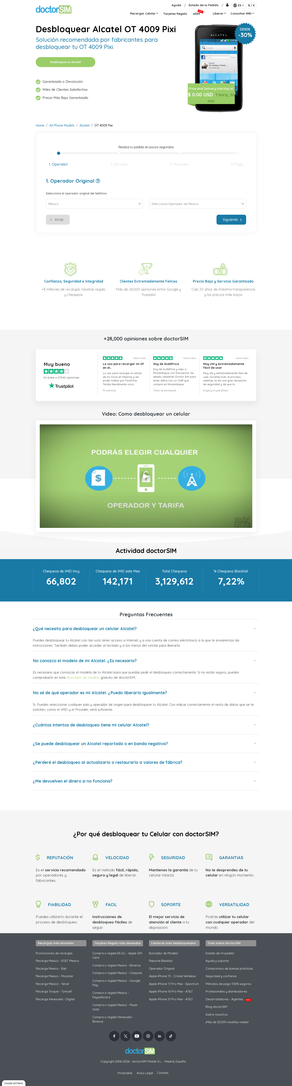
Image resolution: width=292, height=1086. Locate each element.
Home (40, 125)
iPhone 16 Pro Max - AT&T (171, 991)
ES (239, 5)
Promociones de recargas (54, 953)
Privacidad (125, 1073)
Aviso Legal (145, 1073)
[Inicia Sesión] (227, 5)
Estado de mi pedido (220, 953)
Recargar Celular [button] (143, 13)
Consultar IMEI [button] (241, 13)
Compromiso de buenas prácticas (229, 968)
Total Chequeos (174, 571)
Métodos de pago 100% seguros (228, 984)
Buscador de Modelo (163, 953)
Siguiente (230, 219)
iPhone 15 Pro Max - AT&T (171, 999)
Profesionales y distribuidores (226, 991)
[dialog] (13, 1083)
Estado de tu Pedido (204, 5)
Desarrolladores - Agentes (228, 999)
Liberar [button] (218, 13)
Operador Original (161, 968)
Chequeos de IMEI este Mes (118, 571)
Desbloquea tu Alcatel (65, 62)
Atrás (59, 219)
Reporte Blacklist (161, 961)
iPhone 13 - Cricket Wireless (172, 976)
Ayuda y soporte (217, 961)
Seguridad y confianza (221, 976)
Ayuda (176, 5)
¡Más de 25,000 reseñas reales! (227, 1022)
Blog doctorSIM (216, 1007)
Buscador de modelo (83, 677)
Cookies (162, 1073)
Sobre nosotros (217, 1014)
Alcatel (84, 125)
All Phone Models (61, 125)
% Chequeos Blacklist (231, 571)
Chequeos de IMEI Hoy (61, 571)
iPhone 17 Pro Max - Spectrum (174, 984)
